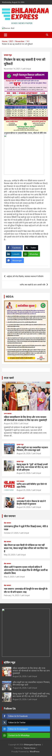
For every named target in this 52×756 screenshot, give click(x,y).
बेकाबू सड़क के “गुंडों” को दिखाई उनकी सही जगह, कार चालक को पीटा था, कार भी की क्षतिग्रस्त (32, 467)
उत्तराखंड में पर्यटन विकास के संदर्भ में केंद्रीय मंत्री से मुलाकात (31, 502)
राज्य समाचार (7, 414)
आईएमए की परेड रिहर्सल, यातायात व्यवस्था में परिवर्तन (25, 276)
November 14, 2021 (12, 69)
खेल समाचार (10, 516)
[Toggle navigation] (5, 35)
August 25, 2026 (23, 473)
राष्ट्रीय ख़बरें (20, 498)
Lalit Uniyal (26, 69)
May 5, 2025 (9, 577)
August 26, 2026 (11, 423)
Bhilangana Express (32, 744)
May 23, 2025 (9, 555)
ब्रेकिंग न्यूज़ (9, 662)
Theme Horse (29, 748)
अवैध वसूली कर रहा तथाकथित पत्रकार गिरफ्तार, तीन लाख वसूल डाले (32, 448)
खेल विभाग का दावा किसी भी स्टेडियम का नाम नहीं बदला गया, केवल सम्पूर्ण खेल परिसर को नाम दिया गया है (25, 548)
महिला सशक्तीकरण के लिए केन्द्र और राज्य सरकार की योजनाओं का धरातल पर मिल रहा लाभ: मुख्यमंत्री (31, 671)
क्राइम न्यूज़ (8, 55)
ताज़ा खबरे (9, 377)
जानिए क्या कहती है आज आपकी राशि (32, 285)
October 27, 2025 (11, 533)
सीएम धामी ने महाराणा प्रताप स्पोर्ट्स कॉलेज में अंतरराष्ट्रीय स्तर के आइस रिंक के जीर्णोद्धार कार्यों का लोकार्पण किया (26, 570)
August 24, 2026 (23, 507)
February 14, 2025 (11, 595)
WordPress (34, 751)
